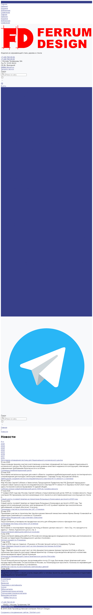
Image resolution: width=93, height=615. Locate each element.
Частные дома (7, 301)
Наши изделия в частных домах (14, 303)
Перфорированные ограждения (14, 184)
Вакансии (5, 583)
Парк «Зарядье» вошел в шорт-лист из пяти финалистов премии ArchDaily (31, 546)
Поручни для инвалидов (11, 213)
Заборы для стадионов (10, 133)
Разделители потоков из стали (46, 162)
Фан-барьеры (6, 162)
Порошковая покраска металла (14, 223)
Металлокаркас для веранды (13, 125)
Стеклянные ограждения (11, 193)
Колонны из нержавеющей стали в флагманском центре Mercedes (28, 556)
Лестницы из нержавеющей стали (15, 115)
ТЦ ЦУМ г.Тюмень (26, 295)
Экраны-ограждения (9, 203)
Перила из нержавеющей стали (67, 158)
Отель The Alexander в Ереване (14, 281)
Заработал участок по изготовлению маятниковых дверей (24, 567)
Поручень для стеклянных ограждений (52, 156)
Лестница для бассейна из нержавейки (43, 94)
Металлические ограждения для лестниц (18, 160)
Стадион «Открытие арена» (38, 287)
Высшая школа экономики (12, 274)
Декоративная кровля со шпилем (39, 277)
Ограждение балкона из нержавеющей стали (19, 119)
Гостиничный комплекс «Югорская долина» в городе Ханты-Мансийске (56, 281)
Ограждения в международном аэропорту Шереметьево (24, 238)
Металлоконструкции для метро (14, 127)
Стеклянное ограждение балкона (47, 197)
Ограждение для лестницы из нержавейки (36, 158)
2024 (3, 446)
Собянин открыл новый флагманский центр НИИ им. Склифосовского (29, 489)
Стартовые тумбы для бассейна (14, 94)
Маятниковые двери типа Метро (14, 111)
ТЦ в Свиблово (65, 295)
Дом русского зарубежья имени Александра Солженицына (47, 274)
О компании (6, 579)
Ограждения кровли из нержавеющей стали (19, 170)
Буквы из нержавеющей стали (13, 96)
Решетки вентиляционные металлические (18, 188)
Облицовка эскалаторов (11, 152)
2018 (3, 454)
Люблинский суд (54, 231)
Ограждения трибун (9, 176)
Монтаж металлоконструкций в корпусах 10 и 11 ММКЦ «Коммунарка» (43, 264)
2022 (3, 450)
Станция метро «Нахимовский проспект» (18, 268)
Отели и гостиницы (9, 279)
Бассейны (5, 240)
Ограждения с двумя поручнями (77, 164)
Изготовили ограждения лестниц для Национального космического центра (32, 460)
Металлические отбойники (12, 121)
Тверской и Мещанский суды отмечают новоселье (21, 517)
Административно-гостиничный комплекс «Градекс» (22, 293)
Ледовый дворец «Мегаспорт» (14, 287)
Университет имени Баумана (13, 277)
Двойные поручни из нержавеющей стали (73, 160)
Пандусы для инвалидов (11, 178)
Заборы (4, 100)
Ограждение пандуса (10, 158)
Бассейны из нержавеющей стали (15, 92)
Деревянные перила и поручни (14, 174)
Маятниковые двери (9, 109)
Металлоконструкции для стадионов (16, 131)
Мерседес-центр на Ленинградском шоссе (62, 293)
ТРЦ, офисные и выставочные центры (16, 291)
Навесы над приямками (11, 141)
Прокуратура (6, 231)
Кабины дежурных (45, 129)
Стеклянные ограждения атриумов (47, 195)
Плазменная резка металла (12, 221)
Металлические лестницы (11, 113)
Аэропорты (5, 236)
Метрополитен (7, 266)
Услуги (3, 587)
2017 (3, 456)
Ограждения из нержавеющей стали (16, 154)
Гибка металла (7, 219)
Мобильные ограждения (11, 135)
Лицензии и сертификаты (11, 585)
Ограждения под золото (45, 160)
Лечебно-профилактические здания (16, 258)
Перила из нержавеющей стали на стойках (18, 156)
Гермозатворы (75, 129)
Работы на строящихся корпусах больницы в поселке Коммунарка (38, 262)
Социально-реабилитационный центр (16, 470)
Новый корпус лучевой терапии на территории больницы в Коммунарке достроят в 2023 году (39, 499)
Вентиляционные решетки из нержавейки (18, 191)
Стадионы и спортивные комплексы (15, 285)
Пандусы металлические (11, 180)
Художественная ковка (10, 199)
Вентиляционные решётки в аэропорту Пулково (68, 238)
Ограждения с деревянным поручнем (16, 172)
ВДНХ (37, 295)
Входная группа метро (10, 129)
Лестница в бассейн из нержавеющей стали (19, 242)
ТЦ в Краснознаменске (49, 295)
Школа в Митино (29, 248)
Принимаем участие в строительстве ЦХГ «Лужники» (22, 509)
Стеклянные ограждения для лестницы (17, 195)
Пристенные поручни (10, 186)
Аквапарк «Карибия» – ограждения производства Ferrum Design (62, 248)
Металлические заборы (10, 102)
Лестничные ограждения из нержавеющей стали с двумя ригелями (36, 164)
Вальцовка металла (9, 225)
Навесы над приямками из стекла (35, 141)
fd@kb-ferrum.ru (7, 67)
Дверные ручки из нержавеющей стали (17, 207)
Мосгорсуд (6, 234)
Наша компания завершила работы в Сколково (20, 532)
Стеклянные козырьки (63, 143)
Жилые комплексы (8, 252)
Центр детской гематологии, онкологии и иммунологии (23, 250)
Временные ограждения (11, 137)
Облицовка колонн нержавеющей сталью (18, 150)
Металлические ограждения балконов (17, 117)
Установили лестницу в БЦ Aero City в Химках (19, 524)
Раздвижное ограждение (23, 162)
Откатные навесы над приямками (62, 141)
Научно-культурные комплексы (13, 272)
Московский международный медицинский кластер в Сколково (27, 260)
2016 (3, 458)
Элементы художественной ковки (15, 201)
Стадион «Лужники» (57, 287)
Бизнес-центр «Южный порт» (45, 297)
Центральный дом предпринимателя (76, 231)
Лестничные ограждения (79, 156)
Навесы (4, 139)
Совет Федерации (18, 234)
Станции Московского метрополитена (51, 268)
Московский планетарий (82, 274)
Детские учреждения (10, 246)
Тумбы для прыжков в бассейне (14, 215)
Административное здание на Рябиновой (29, 231)
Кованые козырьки (21, 145)
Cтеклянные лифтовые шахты (13, 90)
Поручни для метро (61, 129)
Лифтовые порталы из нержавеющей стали (18, 107)
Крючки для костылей (10, 211)
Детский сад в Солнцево (11, 248)
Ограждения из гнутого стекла (21, 197)
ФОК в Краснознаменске (48, 242)
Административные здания (12, 229)
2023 (3, 448)
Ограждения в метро (28, 129)
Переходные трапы (9, 182)
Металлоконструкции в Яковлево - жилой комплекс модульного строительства (43, 256)
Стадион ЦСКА (72, 287)
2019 (3, 452)
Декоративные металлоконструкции (16, 98)
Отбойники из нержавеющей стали (15, 123)
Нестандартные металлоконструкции (16, 148)
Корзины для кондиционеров (13, 105)
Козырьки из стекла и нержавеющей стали (36, 143)
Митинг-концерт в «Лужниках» (13, 540)
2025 (3, 444)
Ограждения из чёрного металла (14, 166)
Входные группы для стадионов (33, 133)
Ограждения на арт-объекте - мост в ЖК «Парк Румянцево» (25, 254)
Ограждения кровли (9, 168)
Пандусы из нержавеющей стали (35, 180)
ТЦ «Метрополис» (25, 297)
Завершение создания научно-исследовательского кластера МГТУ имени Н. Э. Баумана (37, 479)
